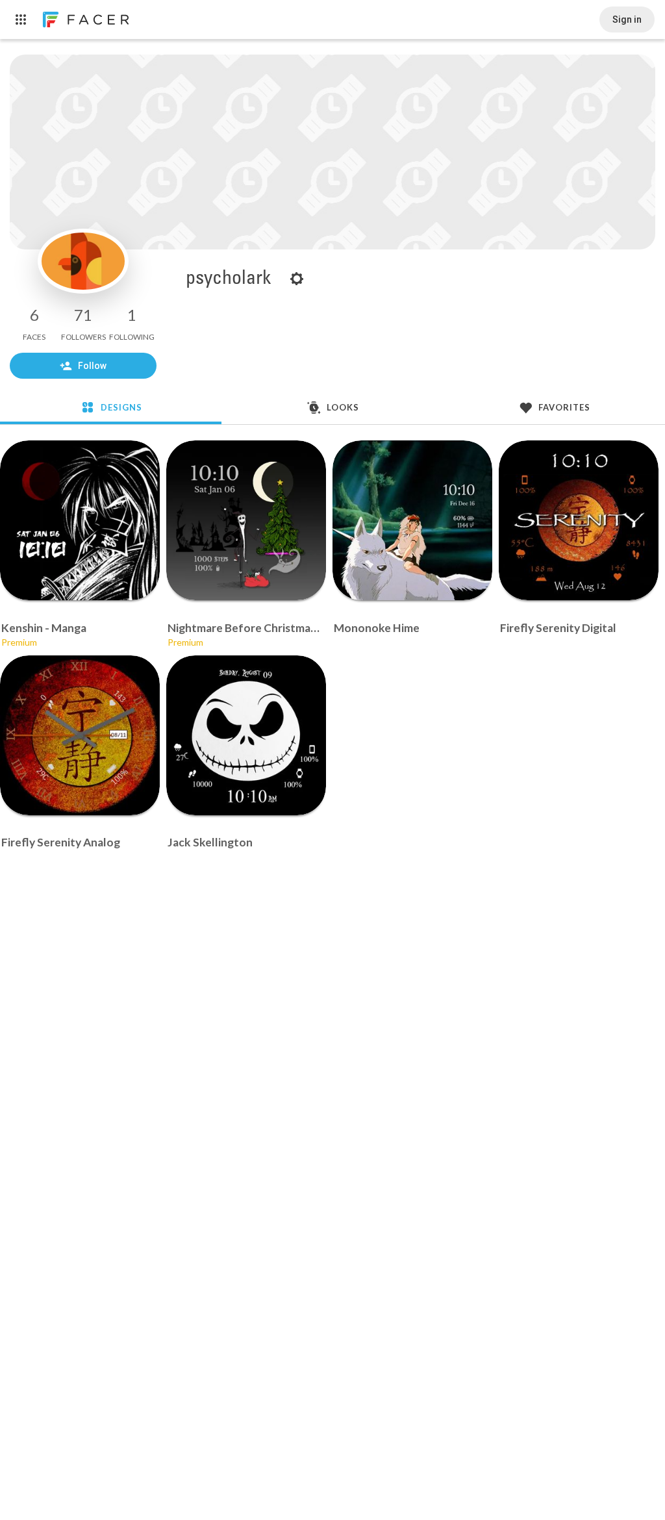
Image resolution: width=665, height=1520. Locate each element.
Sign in (627, 19)
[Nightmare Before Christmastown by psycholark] (246, 520)
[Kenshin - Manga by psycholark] (80, 520)
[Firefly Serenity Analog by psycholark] (80, 735)
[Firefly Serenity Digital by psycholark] (579, 520)
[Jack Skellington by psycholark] (246, 735)
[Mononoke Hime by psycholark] (412, 520)
